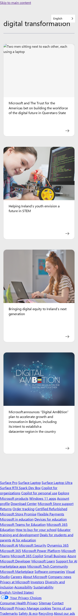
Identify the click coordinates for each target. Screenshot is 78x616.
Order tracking (23, 508)
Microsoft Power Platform (41, 550)
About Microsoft (35, 576)
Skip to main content (15, 2)
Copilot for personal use (39, 493)
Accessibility (23, 587)
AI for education (24, 540)
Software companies (49, 571)
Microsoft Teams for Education (23, 524)
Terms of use (61, 608)
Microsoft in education (17, 519)
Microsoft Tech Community (47, 566)
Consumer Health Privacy (19, 603)
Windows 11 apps (42, 498)
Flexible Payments (50, 514)
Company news (59, 576)
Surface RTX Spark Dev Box (20, 487)
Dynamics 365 (58, 545)
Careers (16, 576)
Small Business (55, 556)
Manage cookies (39, 608)
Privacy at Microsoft (15, 582)
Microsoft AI (9, 545)
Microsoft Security (32, 545)
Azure (71, 556)
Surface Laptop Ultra (57, 482)
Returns (6, 508)
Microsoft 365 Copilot (27, 556)
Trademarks (9, 613)
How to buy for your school (36, 529)
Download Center (24, 503)
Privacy (21, 608)
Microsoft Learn (43, 561)
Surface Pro (8, 482)
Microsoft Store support (55, 503)
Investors (37, 582)
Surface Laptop (29, 482)
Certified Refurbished (51, 508)
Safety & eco (28, 613)
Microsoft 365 (10, 550)
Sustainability (43, 587)
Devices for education (50, 519)
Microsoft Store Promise (18, 514)
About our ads (64, 613)
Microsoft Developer (15, 561)
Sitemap (45, 603)
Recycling (46, 613)
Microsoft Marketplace (17, 571)
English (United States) (17, 592)
